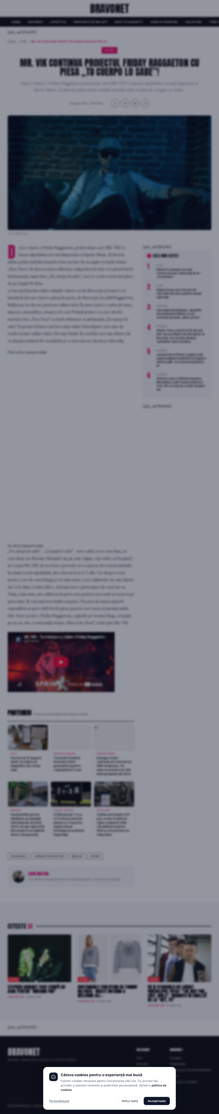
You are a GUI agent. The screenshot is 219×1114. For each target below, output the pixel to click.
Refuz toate (130, 1101)
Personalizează (59, 1101)
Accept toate (157, 1101)
